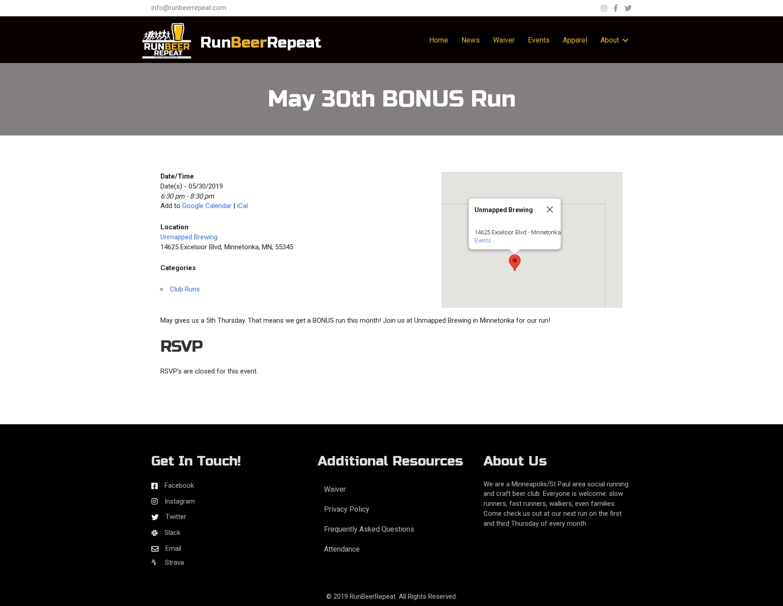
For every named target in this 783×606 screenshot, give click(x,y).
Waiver (504, 40)
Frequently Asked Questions (369, 529)
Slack (172, 532)
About (609, 40)
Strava (173, 562)
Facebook (179, 485)
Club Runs (185, 289)
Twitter (175, 517)
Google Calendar (207, 206)
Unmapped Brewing (189, 237)
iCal (242, 206)
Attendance (342, 549)
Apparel (575, 40)
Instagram (179, 501)
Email (173, 548)
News (470, 40)
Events (539, 40)
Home (438, 40)
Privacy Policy (346, 509)
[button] (515, 262)
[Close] (550, 209)
